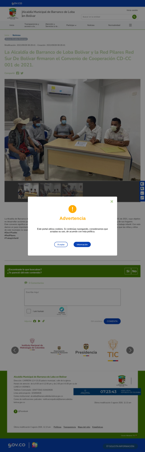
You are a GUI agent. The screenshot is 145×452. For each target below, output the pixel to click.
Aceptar (61, 244)
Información (82, 244)
